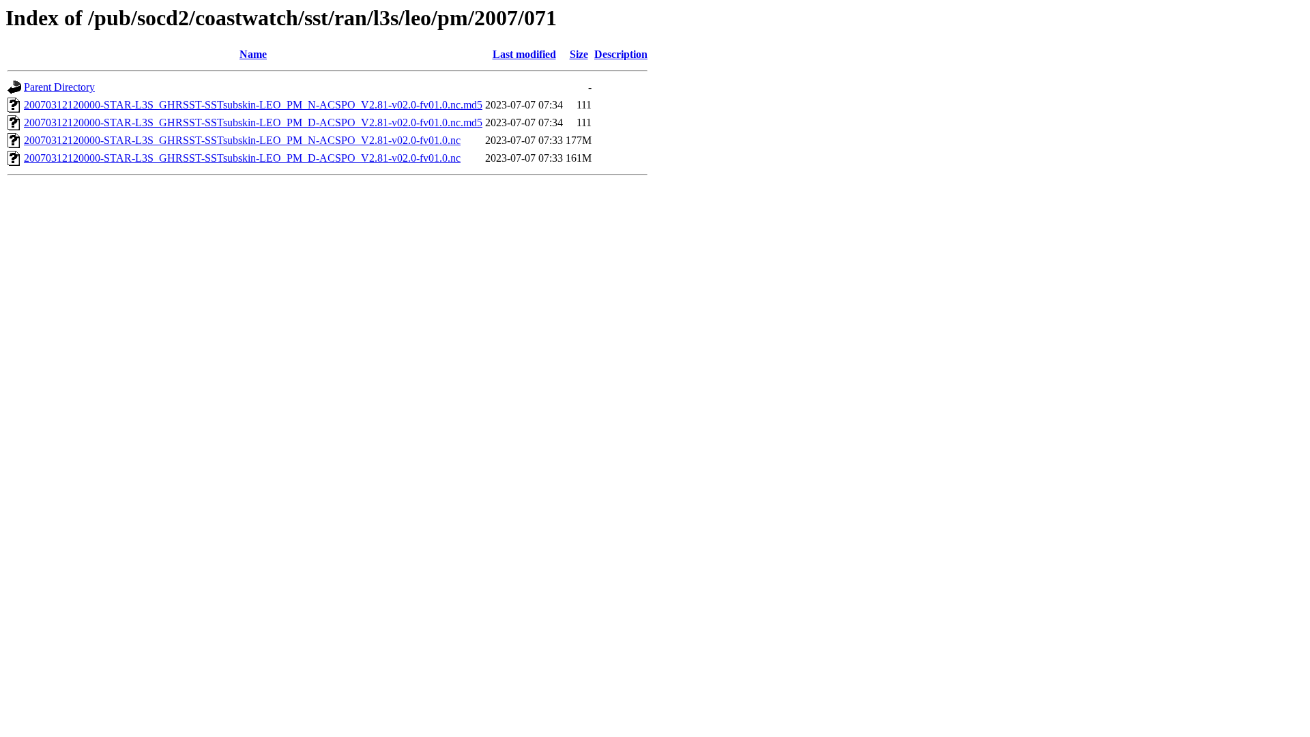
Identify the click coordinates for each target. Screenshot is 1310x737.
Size (579, 54)
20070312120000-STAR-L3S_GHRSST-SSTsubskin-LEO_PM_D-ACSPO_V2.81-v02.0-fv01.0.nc (242, 158)
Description (620, 54)
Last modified (524, 54)
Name (253, 54)
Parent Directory (59, 87)
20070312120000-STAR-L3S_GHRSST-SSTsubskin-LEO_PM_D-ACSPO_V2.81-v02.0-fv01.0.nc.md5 (253, 122)
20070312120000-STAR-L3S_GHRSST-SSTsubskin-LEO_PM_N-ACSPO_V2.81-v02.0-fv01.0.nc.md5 (253, 105)
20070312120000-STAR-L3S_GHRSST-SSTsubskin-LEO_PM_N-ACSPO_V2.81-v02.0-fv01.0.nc (242, 140)
